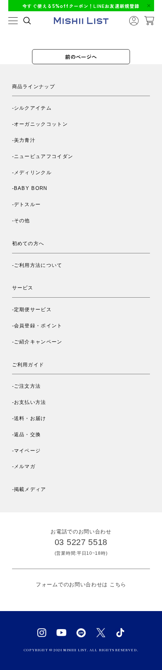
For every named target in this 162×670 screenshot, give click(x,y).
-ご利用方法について (37, 265)
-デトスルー (26, 204)
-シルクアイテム (32, 108)
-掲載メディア (29, 489)
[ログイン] (134, 21)
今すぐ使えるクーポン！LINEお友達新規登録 (80, 6)
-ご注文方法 (26, 386)
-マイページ (26, 450)
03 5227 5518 (81, 542)
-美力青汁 (24, 140)
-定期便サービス (32, 309)
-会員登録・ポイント (37, 325)
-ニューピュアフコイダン (42, 156)
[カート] (149, 20)
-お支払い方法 (29, 402)
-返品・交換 (26, 434)
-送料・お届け (29, 418)
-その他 (21, 220)
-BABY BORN (29, 188)
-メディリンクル (32, 172)
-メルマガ (24, 466)
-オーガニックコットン (40, 124)
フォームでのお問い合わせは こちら (81, 584)
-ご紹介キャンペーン (37, 342)
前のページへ (81, 56)
